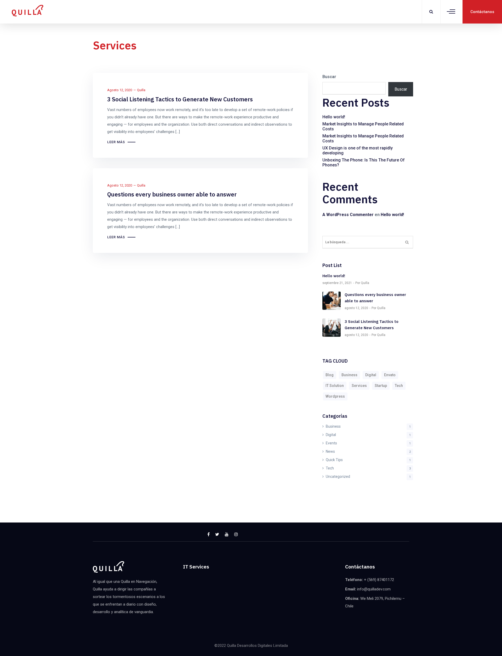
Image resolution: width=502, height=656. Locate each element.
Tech (399, 386)
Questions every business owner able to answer (172, 194)
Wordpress (335, 396)
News (330, 451)
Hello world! (333, 116)
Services (359, 386)
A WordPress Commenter (348, 214)
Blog (330, 375)
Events (331, 443)
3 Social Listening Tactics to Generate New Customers (180, 99)
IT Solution (335, 386)
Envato (390, 375)
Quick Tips (334, 460)
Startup (381, 386)
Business (349, 375)
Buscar (329, 76)
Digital (370, 375)
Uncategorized (338, 476)
